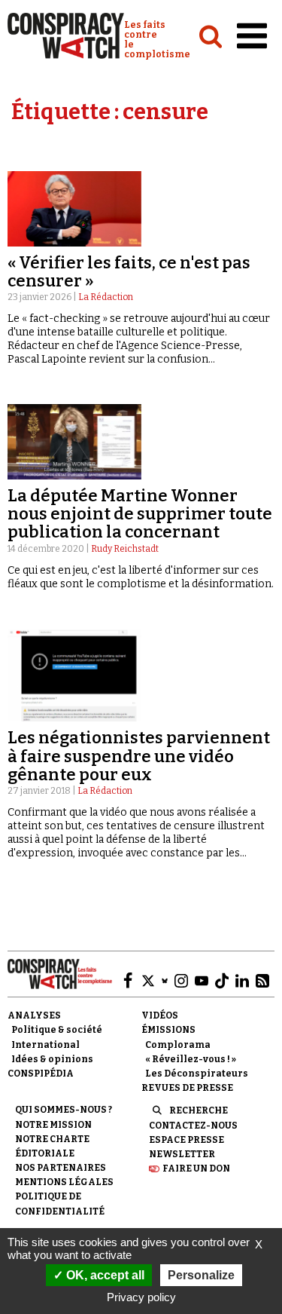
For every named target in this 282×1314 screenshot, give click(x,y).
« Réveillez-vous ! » (190, 1059)
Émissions (168, 1030)
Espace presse (186, 1140)
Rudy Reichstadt (125, 549)
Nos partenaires (60, 1167)
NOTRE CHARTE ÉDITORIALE (52, 1146)
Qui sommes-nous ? (63, 1109)
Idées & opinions (52, 1059)
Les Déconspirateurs (196, 1073)
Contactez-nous (193, 1125)
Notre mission (53, 1125)
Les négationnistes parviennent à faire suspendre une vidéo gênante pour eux (139, 755)
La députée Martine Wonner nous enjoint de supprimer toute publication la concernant (140, 513)
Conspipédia (41, 1073)
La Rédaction (105, 297)
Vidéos (159, 1015)
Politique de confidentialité (60, 1203)
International (45, 1045)
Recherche (198, 1110)
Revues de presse (187, 1088)
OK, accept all (103, 1275)
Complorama (178, 1045)
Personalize (201, 1275)
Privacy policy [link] (141, 1297)
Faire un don (196, 1168)
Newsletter (182, 1154)
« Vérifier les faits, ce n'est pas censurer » (129, 272)
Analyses (34, 1015)
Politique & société (56, 1030)
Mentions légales (64, 1182)
